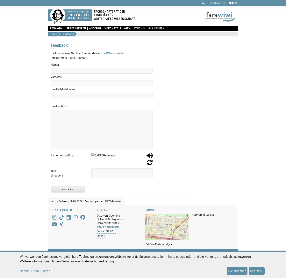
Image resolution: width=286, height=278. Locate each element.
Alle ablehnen (237, 271)
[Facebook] (82, 217)
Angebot (95, 28)
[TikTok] (61, 217)
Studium (139, 28)
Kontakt (82, 58)
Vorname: (56, 77)
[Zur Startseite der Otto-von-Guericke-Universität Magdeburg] (70, 17)
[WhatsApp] (75, 217)
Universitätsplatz (203, 214)
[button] (150, 157)
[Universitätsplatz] (167, 239)
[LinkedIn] (68, 217)
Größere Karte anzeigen (159, 244)
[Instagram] (54, 217)
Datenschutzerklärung (98, 261)
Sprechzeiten (76, 28)
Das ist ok (256, 271)
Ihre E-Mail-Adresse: (63, 89)
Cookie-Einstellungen (35, 271)
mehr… (102, 235)
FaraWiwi (56, 28)
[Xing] (61, 224)
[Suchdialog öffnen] (203, 3)
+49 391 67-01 (108, 231)
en (235, 3)
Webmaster (115, 201)
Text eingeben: (55, 173)
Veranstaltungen (117, 28)
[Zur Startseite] (222, 22)
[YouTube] (54, 224)
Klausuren (156, 28)
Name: (55, 64)
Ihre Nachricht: (60, 106)
